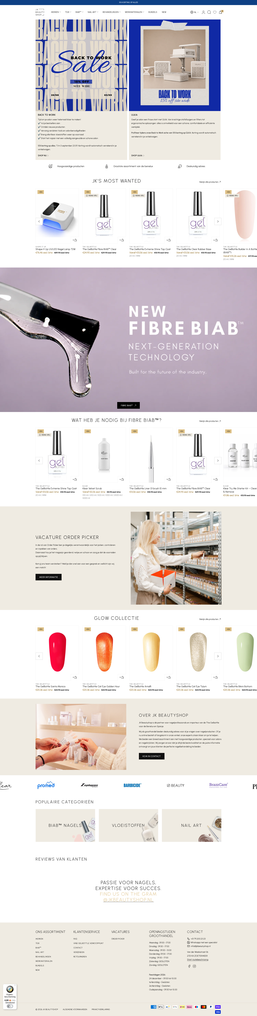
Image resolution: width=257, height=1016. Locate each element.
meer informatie (48, 577)
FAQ (75, 939)
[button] (209, 12)
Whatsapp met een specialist (204, 942)
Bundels (40, 965)
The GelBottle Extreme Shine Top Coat (150, 249)
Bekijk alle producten (208, 182)
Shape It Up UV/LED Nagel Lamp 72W (56, 249)
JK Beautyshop (50, 1009)
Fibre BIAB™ (127, 405)
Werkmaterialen (133, 12)
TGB (67, 12)
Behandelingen (111, 12)
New (38, 970)
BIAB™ (78, 12)
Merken (55, 12)
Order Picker (117, 939)
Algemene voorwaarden (75, 1009)
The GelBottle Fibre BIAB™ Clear (99, 249)
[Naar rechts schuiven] (217, 221)
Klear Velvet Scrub (92, 488)
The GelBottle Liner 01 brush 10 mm (147, 488)
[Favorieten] (215, 12)
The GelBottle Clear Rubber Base (193, 249)
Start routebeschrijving (197, 959)
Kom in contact (152, 756)
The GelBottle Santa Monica (50, 686)
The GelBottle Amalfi (140, 686)
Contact (78, 948)
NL (195, 12)
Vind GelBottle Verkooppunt (88, 943)
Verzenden (78, 952)
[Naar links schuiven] (39, 221)
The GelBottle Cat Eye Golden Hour (101, 686)
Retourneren (80, 957)
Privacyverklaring (101, 1009)
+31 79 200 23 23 (198, 939)
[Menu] (15, 986)
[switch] (10, 1006)
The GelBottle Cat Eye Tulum (191, 686)
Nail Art (92, 12)
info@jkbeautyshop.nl (201, 946)
